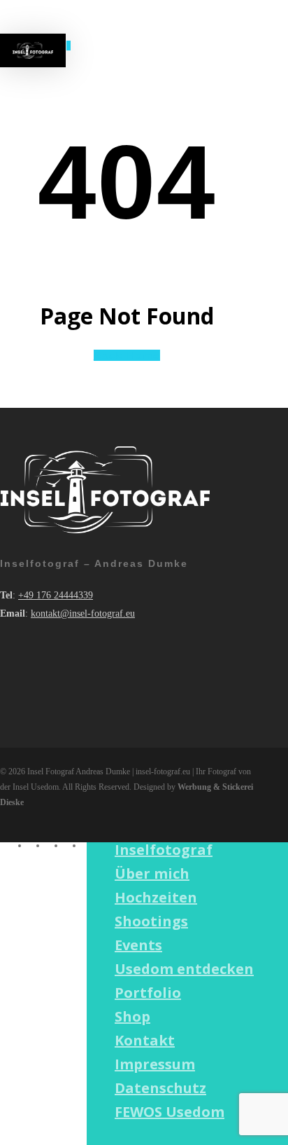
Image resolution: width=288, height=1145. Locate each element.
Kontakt (145, 1040)
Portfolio (148, 992)
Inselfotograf (164, 849)
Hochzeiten (156, 897)
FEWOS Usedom (169, 1111)
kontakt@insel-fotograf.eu (83, 613)
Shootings (151, 921)
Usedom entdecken (184, 968)
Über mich (152, 873)
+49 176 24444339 (55, 595)
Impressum (155, 1064)
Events (138, 944)
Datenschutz (160, 1087)
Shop (132, 1016)
